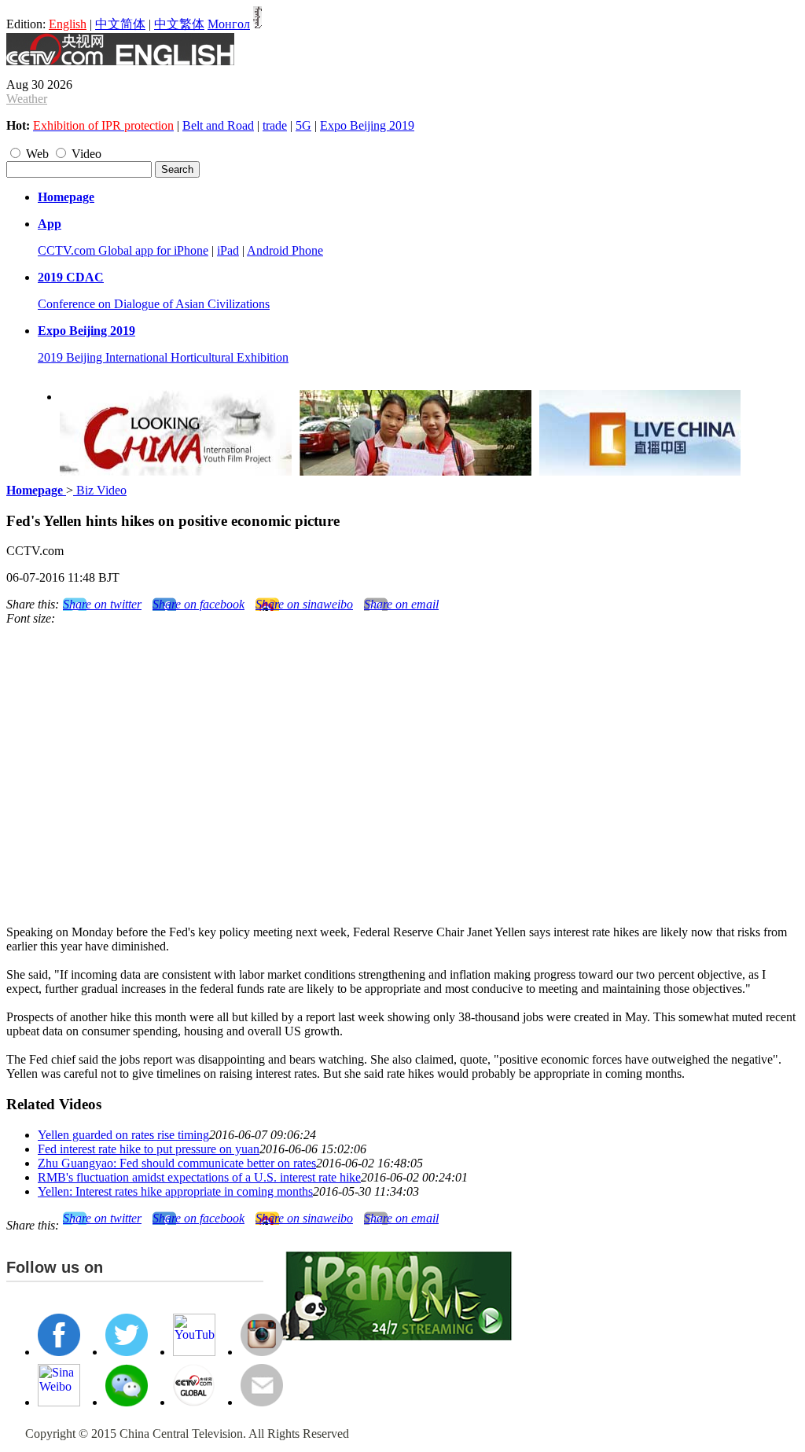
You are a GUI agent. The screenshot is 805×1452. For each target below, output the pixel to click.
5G (303, 125)
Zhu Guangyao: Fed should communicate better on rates (177, 1163)
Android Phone (285, 250)
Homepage (66, 197)
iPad (228, 250)
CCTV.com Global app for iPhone (123, 250)
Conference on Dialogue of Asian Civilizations (154, 304)
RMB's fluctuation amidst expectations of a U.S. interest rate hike (199, 1177)
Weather (26, 98)
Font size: (30, 618)
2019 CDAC (71, 277)
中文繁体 (179, 24)
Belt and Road (218, 125)
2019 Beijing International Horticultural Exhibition (163, 357)
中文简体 (120, 24)
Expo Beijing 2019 (367, 125)
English (67, 24)
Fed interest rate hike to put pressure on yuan (148, 1149)
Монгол (229, 24)
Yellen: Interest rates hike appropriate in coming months (175, 1191)
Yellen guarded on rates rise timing (123, 1134)
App (49, 223)
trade (275, 125)
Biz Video (100, 490)
